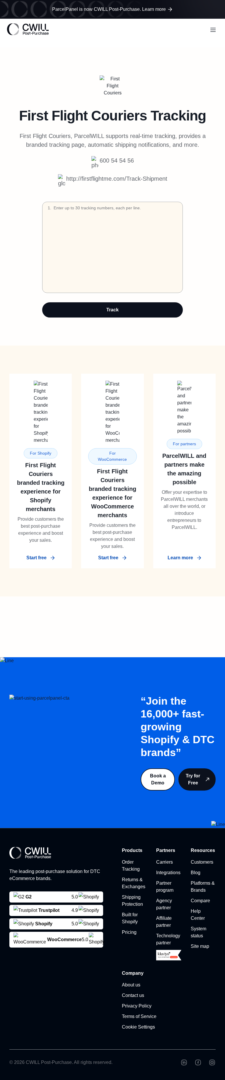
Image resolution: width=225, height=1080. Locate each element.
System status (198, 932)
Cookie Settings (138, 1026)
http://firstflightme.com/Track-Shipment (116, 178)
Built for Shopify (130, 918)
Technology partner (168, 939)
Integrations (168, 872)
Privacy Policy (136, 1005)
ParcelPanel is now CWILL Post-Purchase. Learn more (109, 9)
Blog (195, 872)
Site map (200, 946)
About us (131, 984)
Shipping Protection (132, 901)
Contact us (133, 995)
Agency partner (164, 904)
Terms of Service (139, 1016)
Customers (202, 862)
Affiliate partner (164, 922)
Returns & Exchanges (133, 883)
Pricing (129, 932)
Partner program (164, 887)
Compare (200, 900)
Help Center (198, 915)
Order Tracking (131, 866)
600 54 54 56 (117, 160)
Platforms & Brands (203, 887)
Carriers (164, 862)
